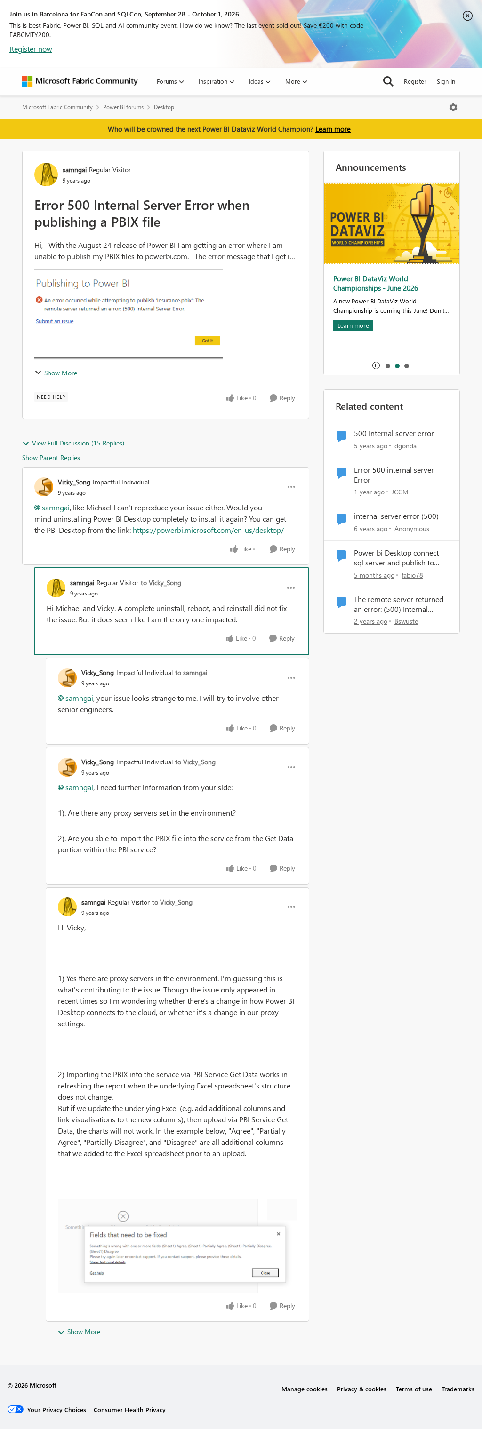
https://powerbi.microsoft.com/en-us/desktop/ (209, 530)
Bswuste (406, 621)
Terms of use (414, 1389)
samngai (75, 169)
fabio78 (412, 575)
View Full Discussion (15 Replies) (78, 442)
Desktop (164, 107)
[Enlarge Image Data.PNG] (177, 1246)
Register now (30, 49)
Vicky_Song (74, 481)
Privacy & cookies (361, 1389)
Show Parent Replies (51, 457)
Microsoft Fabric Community (57, 107)
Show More (60, 372)
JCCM (400, 491)
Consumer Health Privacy (130, 1409)
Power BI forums (123, 107)
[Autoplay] (376, 365)
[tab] (387, 365)
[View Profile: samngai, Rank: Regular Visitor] (46, 174)
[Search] (388, 81)
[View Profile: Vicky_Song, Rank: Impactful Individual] (43, 486)
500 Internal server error (394, 433)
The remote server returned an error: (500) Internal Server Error (398, 604)
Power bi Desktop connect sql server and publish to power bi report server (396, 558)
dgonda (405, 445)
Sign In (446, 81)
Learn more (333, 129)
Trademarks (458, 1389)
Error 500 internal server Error (394, 474)
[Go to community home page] (80, 81)
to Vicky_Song (161, 582)
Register (415, 81)
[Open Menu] (453, 107)
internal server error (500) (396, 516)
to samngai (191, 672)
